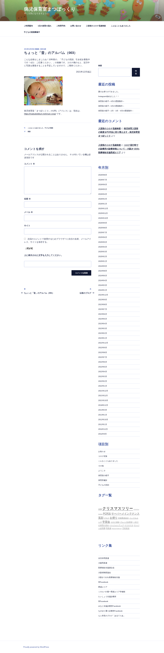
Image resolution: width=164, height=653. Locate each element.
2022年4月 (102, 372)
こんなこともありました (121, 26)
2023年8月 (102, 304)
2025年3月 (102, 252)
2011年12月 (103, 429)
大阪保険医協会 (104, 573)
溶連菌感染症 (123, 518)
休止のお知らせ (117, 528)
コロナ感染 (115, 522)
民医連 (108, 528)
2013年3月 (102, 410)
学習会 (106, 521)
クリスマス (128, 525)
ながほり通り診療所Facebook (110, 611)
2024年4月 (102, 280)
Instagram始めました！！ (108, 96)
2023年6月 (102, 314)
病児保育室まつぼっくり (50, 9)
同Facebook (103, 582)
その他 (101, 466)
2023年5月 (102, 319)
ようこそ (101, 471)
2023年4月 (102, 324)
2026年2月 (102, 199)
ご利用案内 (28, 26)
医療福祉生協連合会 (106, 568)
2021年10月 (103, 400)
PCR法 (107, 513)
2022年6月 (102, 362)
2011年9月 (102, 434)
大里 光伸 (43, 49)
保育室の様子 (103, 475)
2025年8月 (102, 228)
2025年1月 (102, 261)
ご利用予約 (60, 26)
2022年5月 (102, 367)
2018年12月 (103, 405)
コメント (29, 164)
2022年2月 (102, 381)
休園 (100, 509)
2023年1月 (102, 338)
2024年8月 (102, 271)
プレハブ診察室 (126, 522)
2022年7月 (102, 357)
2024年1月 (102, 290)
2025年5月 (102, 242)
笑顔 (29, 131)
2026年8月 (102, 175)
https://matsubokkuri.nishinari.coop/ (40, 114)
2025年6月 (102, 237)
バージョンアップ (117, 525)
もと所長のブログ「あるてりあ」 (111, 616)
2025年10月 (103, 218)
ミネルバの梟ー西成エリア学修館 (111, 592)
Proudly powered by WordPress (36, 647)
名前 (27, 199)
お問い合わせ (75, 26)
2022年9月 (102, 348)
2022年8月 (102, 352)
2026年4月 (102, 194)
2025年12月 (103, 208)
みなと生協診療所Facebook (109, 606)
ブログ (106, 518)
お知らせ (101, 451)
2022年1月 (102, 386)
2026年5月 (102, 189)
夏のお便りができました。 (109, 92)
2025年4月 (102, 247)
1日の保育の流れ (44, 26)
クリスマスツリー (117, 508)
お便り (113, 517)
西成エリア (102, 587)
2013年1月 (102, 415)
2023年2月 (102, 333)
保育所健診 (102, 480)
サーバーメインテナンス (125, 513)
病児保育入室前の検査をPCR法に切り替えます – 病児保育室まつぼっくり (119, 132)
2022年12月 (103, 343)
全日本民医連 (103, 558)
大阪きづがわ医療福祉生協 (109, 577)
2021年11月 (103, 395)
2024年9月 (102, 266)
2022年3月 (102, 376)
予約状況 (125, 528)
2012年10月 (103, 419)
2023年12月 (103, 295)
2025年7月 (102, 232)
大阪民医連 (102, 563)
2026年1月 (102, 204)
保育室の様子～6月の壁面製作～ (111, 101)
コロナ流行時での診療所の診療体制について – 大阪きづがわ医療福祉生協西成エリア (118, 149)
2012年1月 (102, 424)
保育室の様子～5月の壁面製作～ (111, 106)
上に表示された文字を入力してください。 (43, 255)
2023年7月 (102, 309)
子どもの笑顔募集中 (32, 32)
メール (28, 212)
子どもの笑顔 (49, 128)
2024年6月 (102, 276)
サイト (27, 226)
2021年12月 (103, 391)
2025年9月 (102, 223)
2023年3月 (102, 328)
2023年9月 (102, 300)
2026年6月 (102, 184)
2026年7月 (102, 180)
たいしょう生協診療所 (107, 597)
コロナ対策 (102, 456)
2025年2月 (102, 256)
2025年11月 (103, 213)
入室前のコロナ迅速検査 (96, 26)
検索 (100, 66)
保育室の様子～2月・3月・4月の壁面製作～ (116, 111)
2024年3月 (102, 285)
